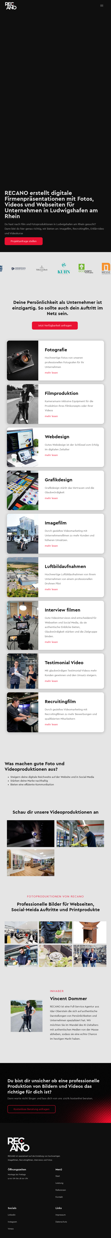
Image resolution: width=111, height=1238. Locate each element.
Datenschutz (61, 1222)
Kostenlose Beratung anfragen (31, 1109)
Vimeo (11, 1229)
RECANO (11, 1156)
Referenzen (61, 1190)
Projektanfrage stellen (24, 241)
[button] (102, 6)
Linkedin (11, 1215)
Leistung (59, 1183)
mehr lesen (51, 372)
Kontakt (59, 1197)
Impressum (61, 1215)
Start (58, 1176)
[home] (10, 6)
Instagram (12, 1222)
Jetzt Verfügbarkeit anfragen (55, 325)
